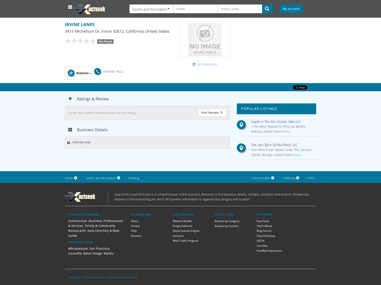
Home (69, 178)
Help (134, 231)
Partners (136, 236)
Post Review (210, 112)
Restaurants (77, 230)
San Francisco (99, 248)
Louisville (75, 253)
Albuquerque (78, 248)
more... (287, 131)
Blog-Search (264, 231)
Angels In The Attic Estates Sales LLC (276, 121)
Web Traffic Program (185, 241)
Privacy (135, 226)
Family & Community (100, 226)
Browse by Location (227, 226)
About (134, 221)
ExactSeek (263, 221)
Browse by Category (227, 221)
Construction (77, 221)
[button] (70, 7)
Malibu (109, 253)
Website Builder (182, 221)
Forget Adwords (182, 226)
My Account (291, 9)
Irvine (311, 178)
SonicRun (262, 246)
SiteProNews (264, 226)
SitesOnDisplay (266, 236)
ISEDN (260, 241)
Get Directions (207, 64)
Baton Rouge (92, 253)
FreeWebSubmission (269, 251)
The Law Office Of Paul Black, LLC (274, 144)
